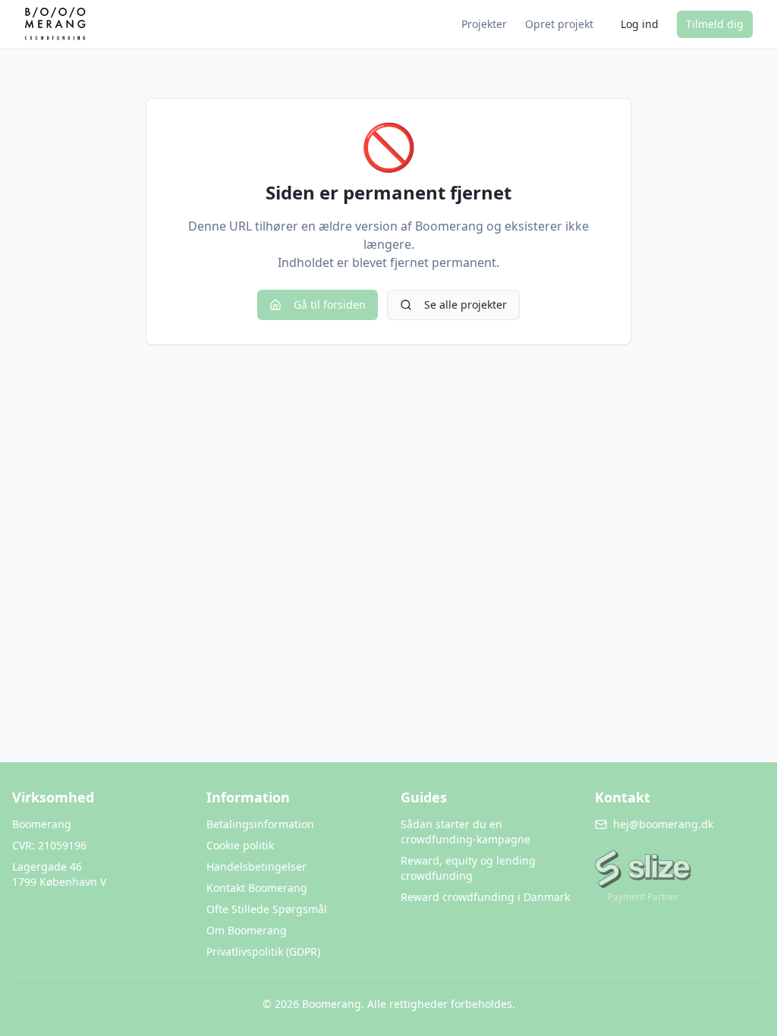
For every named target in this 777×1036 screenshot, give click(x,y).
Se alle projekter (465, 304)
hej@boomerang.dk (663, 824)
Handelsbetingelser (256, 866)
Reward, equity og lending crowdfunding (468, 868)
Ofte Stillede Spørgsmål (266, 909)
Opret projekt (559, 24)
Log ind (640, 24)
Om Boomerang (246, 930)
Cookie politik (240, 845)
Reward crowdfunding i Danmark (485, 897)
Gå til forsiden (330, 304)
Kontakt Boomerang (256, 888)
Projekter (484, 24)
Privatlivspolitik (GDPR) (263, 951)
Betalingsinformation (260, 824)
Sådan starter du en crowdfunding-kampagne (465, 831)
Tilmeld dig (715, 24)
